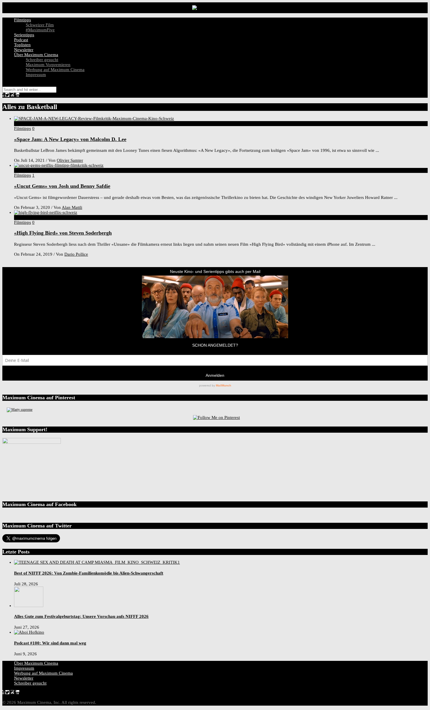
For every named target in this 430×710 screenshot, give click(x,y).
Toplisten (22, 44)
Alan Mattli (72, 207)
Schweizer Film (40, 25)
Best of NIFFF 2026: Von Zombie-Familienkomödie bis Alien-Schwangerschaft (88, 573)
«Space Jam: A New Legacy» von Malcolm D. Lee (70, 139)
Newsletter (23, 49)
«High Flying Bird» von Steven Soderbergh (63, 233)
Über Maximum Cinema (36, 54)
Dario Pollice (76, 254)
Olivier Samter (70, 160)
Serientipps (24, 34)
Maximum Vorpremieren (48, 64)
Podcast (21, 39)
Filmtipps (22, 20)
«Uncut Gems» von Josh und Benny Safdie (62, 186)
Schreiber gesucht (42, 59)
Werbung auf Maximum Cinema (55, 69)
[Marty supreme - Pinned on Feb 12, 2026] (19, 410)
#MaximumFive (40, 29)
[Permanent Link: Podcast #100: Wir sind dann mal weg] (29, 632)
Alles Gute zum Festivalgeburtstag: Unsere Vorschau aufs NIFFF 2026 (81, 616)
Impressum (36, 74)
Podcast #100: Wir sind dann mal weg (50, 643)
